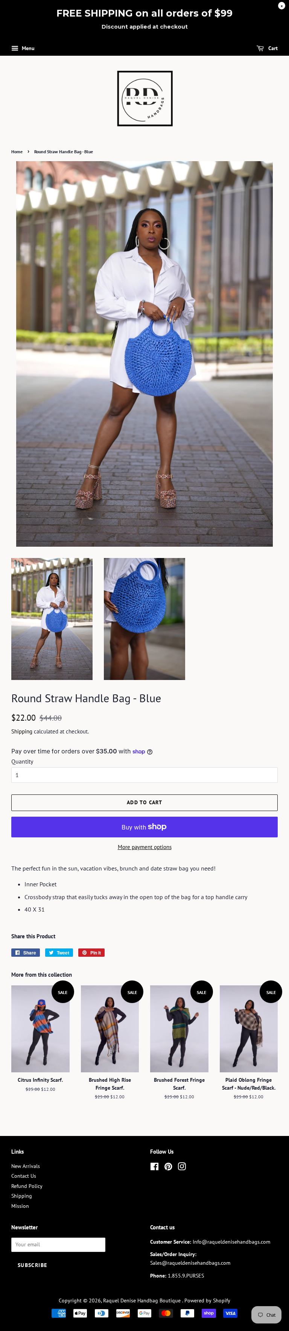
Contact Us (23, 1175)
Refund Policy (27, 1186)
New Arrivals (25, 1166)
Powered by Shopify (207, 1300)
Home (17, 151)
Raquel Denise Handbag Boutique (142, 1300)
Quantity (22, 761)
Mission (20, 1206)
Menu (27, 48)
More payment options (145, 847)
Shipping (21, 731)
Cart (272, 48)
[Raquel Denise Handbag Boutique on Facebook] (154, 1168)
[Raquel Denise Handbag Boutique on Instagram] (182, 1168)
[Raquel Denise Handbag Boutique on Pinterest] (168, 1168)
